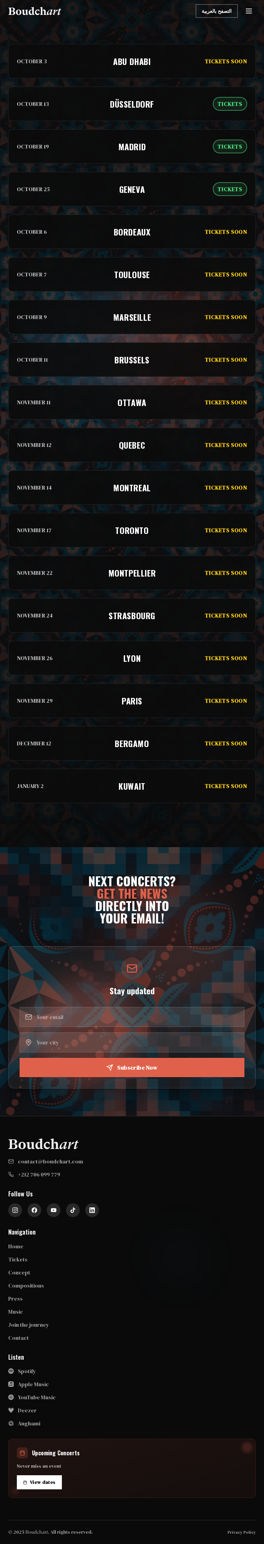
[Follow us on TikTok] (73, 1210)
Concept (19, 1272)
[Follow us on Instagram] (15, 1210)
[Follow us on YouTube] (53, 1210)
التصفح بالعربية (217, 11)
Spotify (27, 1371)
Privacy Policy (242, 1532)
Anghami (29, 1423)
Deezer (27, 1410)
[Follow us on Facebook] (34, 1210)
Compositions (26, 1285)
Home (15, 1246)
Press (15, 1298)
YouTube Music (37, 1397)
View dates (43, 1482)
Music (15, 1311)
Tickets (18, 1259)
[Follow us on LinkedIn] (92, 1210)
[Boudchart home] (35, 11)
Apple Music (33, 1384)
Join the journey (28, 1324)
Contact (18, 1338)
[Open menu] (249, 11)
